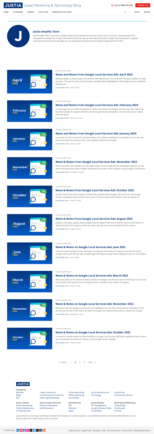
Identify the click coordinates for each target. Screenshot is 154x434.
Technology (96, 395)
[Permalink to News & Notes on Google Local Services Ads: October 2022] (29, 338)
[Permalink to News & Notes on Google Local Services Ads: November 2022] (29, 310)
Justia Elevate (75, 402)
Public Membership (24, 405)
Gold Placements (47, 408)
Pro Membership (23, 411)
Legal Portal (86, 431)
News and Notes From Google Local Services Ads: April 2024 (94, 74)
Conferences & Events (123, 395)
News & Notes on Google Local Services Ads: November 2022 (94, 304)
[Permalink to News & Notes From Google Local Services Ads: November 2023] (29, 168)
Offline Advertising (76, 395)
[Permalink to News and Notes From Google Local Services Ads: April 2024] (29, 81)
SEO (18, 398)
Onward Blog (119, 405)
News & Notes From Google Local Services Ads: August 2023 (94, 218)
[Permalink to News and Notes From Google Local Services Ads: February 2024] (29, 111)
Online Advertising (63, 71)
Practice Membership (25, 408)
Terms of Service (113, 431)
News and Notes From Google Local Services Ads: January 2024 (96, 133)
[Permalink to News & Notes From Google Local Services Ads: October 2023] (29, 196)
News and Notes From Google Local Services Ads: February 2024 (97, 105)
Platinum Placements (48, 405)
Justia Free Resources (100, 392)
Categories (21, 389)
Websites (20, 392)
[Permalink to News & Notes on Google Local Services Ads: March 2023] (29, 281)
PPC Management (98, 405)
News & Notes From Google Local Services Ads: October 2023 (95, 190)
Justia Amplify (97, 402)
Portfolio (118, 411)
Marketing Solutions (142, 431)
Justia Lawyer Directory (50, 402)
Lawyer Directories (48, 392)
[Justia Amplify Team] (18, 36)
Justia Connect (22, 402)
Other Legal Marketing (49, 398)
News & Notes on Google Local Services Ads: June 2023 (90, 247)
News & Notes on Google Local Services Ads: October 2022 (93, 332)
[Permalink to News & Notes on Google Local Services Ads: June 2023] (29, 253)
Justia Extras (119, 392)
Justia (12, 430)
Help (104, 431)
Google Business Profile (101, 408)
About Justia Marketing (125, 402)
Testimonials (119, 408)
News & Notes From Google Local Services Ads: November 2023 (96, 161)
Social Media (74, 398)
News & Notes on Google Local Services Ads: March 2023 (92, 275)
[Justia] (42, 5)
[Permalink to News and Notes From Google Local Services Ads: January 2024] (29, 139)
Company (96, 431)
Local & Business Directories (52, 395)
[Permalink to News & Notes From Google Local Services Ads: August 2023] (29, 225)
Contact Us (143, 5)
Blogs (18, 395)
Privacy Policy (127, 431)
